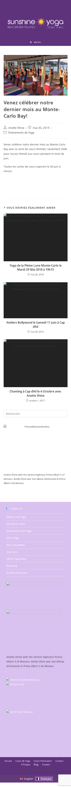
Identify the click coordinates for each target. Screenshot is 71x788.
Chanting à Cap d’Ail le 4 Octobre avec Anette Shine (35, 393)
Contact (59, 760)
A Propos (25, 764)
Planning (11, 565)
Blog (36, 764)
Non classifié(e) (15, 545)
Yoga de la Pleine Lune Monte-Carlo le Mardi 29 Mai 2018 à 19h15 (36, 267)
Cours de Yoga (22, 760)
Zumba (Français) (16, 572)
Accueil (8, 760)
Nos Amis (12, 552)
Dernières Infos (15, 524)
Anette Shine (16, 128)
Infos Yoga (12, 538)
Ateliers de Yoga (16, 517)
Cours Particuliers (43, 760)
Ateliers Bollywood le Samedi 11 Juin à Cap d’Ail (35, 324)
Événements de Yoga (21, 132)
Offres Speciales (16, 559)
